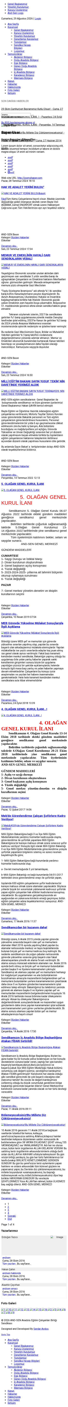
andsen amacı (10, 1288)
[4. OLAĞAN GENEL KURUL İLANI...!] (21, 715)
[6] (64, 1309)
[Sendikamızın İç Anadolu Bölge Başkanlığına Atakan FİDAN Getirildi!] (34, 1050)
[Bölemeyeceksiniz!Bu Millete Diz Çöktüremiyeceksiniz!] (33, 1124)
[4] (59, 1309)
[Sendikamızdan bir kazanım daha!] (21, 933)
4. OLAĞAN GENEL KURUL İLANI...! (24, 709)
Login (38, 18)
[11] (15, 1309)
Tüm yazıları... (9, 1263)
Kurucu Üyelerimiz (18, 10)
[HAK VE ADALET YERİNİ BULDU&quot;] (23, 193)
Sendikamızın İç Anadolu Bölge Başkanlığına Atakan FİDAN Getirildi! (31, 1039)
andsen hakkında (11, 1273)
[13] (27, 1309)
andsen (6, 1257)
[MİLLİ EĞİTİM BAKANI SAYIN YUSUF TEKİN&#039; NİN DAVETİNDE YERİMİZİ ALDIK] (34, 394)
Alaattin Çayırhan (11, 1284)
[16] (45, 1309)
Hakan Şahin (8, 1269)
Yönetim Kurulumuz (18, 7)
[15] (39, 1309)
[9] (12, 1312)
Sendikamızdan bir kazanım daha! (24, 927)
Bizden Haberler (20, 237)
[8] (8, 1312)
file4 (3, 198)
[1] (3, 1309)
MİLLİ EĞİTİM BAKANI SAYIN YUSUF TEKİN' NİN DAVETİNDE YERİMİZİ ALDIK (33, 383)
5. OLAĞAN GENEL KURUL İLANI (22, 484)
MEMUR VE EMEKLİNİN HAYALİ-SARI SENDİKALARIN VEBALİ (25, 257)
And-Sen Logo (15, 13)
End (10, 1218)
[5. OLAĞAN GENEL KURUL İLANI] (20, 490)
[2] (50, 1309)
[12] (21, 1309)
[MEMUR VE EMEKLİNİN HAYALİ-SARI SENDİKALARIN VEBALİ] (34, 267)
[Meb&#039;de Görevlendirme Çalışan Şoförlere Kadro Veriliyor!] (34, 828)
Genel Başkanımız (17, 4)
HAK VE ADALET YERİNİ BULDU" (22, 187)
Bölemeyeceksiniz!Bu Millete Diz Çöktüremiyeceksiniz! (23, 1116)
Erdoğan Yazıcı (10, 1237)
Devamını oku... (9, 246)
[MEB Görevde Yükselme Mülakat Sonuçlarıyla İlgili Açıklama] (34, 635)
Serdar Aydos (41, 1328)
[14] (33, 1309)
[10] (9, 1309)
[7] (3, 1312)
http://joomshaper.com (30, 177)
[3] (55, 1309)
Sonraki (12, 1215)
